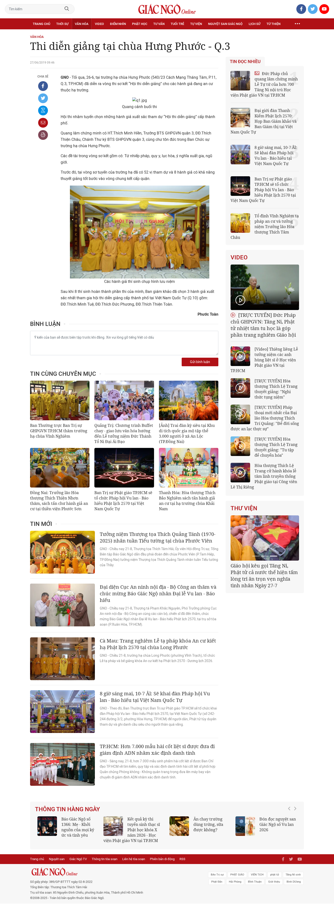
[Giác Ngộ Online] (112, 872)
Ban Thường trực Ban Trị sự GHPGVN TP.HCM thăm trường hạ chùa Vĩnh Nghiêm (58, 431)
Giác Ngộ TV (78, 859)
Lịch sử (254, 24)
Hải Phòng (235, 881)
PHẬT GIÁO (237, 874)
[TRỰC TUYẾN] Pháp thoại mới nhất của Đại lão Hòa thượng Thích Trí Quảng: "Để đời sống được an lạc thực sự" (265, 418)
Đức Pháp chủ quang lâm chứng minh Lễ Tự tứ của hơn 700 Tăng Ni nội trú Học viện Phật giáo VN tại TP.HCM (264, 84)
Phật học (139, 24)
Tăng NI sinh (293, 874)
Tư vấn (159, 24)
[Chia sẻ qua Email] (43, 123)
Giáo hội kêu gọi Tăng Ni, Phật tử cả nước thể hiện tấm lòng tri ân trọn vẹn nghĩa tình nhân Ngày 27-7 (264, 575)
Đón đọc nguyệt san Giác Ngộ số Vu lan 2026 (277, 824)
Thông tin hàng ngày (67, 809)
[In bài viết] (43, 135)
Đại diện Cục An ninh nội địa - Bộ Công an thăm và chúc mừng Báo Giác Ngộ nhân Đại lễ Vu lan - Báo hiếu (158, 593)
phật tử (274, 874)
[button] (290, 827)
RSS (182, 859)
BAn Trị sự (217, 874)
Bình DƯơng (294, 881)
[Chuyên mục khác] (297, 24)
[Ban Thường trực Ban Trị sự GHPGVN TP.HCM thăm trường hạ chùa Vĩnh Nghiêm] (59, 400)
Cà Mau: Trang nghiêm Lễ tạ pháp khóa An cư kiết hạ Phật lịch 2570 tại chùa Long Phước (158, 644)
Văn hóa (82, 24)
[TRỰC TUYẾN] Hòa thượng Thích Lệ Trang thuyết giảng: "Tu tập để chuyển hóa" (276, 447)
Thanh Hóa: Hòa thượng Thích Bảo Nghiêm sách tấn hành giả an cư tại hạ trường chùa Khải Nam (187, 500)
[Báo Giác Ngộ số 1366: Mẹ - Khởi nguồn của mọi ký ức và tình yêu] (47, 826)
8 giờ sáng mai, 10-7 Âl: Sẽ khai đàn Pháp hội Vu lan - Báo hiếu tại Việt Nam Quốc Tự (155, 696)
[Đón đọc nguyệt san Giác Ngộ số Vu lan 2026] (245, 826)
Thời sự (62, 24)
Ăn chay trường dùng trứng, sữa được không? (208, 824)
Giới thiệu (274, 881)
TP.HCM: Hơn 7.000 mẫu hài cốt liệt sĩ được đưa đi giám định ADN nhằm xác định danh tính (157, 749)
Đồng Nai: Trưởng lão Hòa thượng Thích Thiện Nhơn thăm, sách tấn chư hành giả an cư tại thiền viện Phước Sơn (59, 500)
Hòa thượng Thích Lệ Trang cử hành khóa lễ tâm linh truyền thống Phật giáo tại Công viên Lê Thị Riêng (264, 476)
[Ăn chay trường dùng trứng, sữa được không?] (179, 826)
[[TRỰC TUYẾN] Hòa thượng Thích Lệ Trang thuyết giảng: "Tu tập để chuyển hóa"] (240, 446)
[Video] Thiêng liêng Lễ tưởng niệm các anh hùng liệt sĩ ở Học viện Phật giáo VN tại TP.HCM (264, 359)
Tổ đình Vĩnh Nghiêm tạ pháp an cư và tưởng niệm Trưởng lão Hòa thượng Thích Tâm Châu (265, 226)
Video (99, 24)
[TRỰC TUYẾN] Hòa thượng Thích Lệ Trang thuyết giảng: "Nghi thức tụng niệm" (276, 389)
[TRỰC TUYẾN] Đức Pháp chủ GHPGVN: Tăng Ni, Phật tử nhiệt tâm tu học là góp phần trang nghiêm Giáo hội (263, 325)
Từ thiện (273, 24)
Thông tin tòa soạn (104, 859)
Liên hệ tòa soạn (133, 859)
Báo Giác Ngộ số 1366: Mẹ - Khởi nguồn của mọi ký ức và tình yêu (77, 827)
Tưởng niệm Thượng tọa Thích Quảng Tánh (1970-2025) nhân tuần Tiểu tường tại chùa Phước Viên (157, 537)
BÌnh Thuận (255, 881)
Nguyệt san (57, 859)
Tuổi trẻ (177, 24)
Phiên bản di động (162, 859)
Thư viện (244, 508)
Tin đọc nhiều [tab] (245, 61)
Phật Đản (216, 881)
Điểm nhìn (118, 24)
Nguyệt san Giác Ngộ (225, 24)
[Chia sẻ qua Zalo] (43, 110)
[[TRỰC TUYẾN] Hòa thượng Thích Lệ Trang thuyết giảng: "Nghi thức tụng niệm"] (240, 388)
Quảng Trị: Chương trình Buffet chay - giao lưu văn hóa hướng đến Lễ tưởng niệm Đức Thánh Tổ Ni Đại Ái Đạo (123, 433)
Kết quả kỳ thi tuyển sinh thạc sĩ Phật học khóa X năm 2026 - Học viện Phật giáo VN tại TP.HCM (131, 829)
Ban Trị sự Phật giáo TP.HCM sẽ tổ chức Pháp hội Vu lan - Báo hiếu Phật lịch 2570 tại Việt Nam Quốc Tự (123, 500)
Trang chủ (41, 24)
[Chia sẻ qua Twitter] (43, 98)
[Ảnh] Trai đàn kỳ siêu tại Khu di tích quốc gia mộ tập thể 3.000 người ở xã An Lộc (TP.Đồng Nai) (187, 433)
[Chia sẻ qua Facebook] (43, 86)
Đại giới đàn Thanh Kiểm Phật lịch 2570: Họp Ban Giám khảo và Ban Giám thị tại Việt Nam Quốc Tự (264, 121)
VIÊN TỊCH (257, 874)
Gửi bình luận (200, 362)
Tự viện (196, 24)
